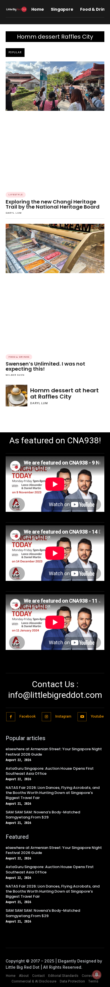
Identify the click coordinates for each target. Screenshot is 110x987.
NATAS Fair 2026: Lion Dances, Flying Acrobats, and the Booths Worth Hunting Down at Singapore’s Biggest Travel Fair (53, 792)
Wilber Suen (15, 375)
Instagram (63, 716)
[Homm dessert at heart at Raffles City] (16, 395)
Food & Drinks (18, 357)
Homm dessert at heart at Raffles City (64, 393)
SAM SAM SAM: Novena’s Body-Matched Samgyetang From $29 (43, 814)
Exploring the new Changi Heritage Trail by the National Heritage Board (53, 204)
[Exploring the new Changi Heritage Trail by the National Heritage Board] (55, 86)
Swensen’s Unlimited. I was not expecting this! (45, 366)
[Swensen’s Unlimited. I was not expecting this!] (55, 248)
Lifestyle (15, 194)
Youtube (97, 716)
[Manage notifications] (96, 974)
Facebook (27, 716)
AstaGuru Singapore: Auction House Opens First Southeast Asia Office (50, 771)
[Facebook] (11, 717)
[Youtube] (82, 717)
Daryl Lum (14, 213)
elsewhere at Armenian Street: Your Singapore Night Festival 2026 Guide (54, 751)
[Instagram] (46, 717)
